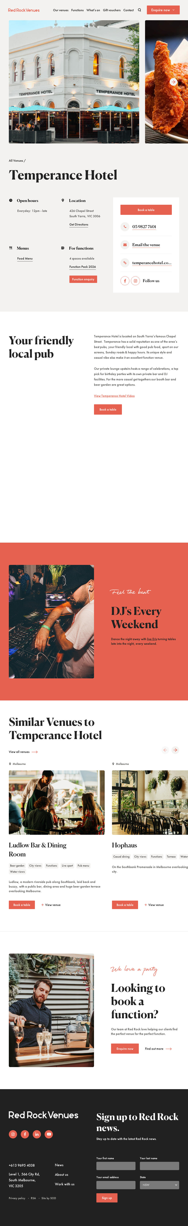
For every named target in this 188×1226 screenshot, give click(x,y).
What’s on (93, 10)
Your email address (107, 1177)
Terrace (171, 856)
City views (35, 865)
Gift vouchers (111, 10)
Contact (128, 10)
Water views (17, 872)
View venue (53, 905)
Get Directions (78, 224)
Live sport (67, 865)
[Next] (173, 82)
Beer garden (17, 865)
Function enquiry (83, 279)
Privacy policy (17, 1198)
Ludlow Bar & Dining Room (37, 849)
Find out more (154, 1048)
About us (61, 1174)
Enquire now (125, 1048)
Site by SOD (48, 1198)
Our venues (60, 10)
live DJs (152, 639)
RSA (33, 1198)
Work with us (64, 1184)
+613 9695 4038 (22, 1165)
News (59, 1165)
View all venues (19, 752)
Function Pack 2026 (82, 267)
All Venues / (17, 160)
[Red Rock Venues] (23, 9)
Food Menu (25, 258)
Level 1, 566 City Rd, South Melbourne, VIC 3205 (24, 1180)
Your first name (105, 1158)
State (143, 1177)
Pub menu (83, 865)
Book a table (146, 210)
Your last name (148, 1158)
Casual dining (121, 856)
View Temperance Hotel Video (114, 396)
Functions (77, 10)
